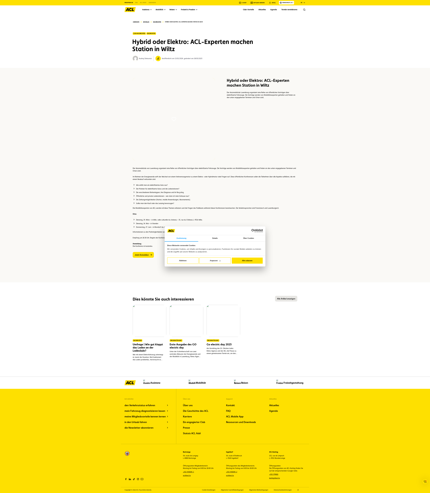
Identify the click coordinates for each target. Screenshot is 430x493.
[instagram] (138, 479)
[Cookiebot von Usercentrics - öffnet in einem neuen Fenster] (253, 230)
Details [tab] (215, 238)
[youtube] (142, 479)
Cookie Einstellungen (208, 490)
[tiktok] (134, 479)
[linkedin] (130, 479)
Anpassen (214, 261)
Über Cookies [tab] (248, 238)
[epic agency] (298, 490)
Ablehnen (183, 261)
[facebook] (126, 479)
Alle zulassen (247, 261)
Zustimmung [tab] (181, 238)
